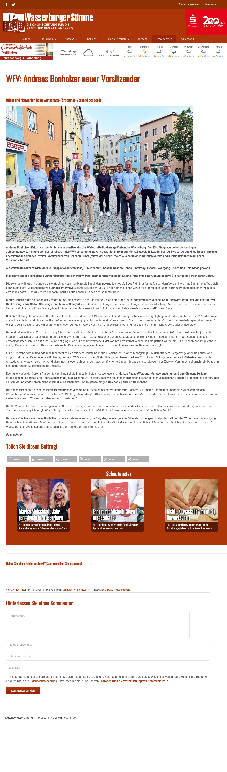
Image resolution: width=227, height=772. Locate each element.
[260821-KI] (191, 480)
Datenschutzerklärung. (43, 681)
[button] (203, 39)
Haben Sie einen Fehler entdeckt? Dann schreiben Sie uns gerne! (44, 563)
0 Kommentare (122, 589)
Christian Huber (18, 589)
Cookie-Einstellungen (64, 717)
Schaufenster (69, 589)
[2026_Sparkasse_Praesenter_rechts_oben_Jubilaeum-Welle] (206, 10)
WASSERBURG (105, 589)
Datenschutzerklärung (19, 717)
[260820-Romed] (43, 480)
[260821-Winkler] (117, 480)
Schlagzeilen (83, 589)
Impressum (42, 717)
